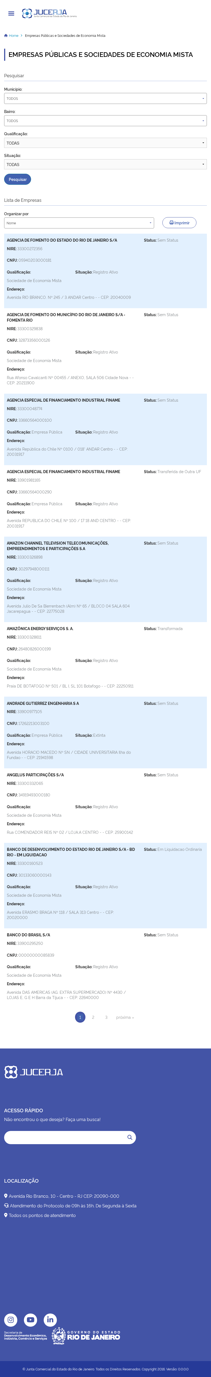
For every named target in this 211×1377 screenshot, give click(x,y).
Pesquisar (18, 179)
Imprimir (182, 222)
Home (13, 35)
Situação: (12, 155)
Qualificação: (16, 133)
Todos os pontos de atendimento (42, 1215)
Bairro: (9, 111)
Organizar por (16, 213)
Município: (13, 89)
